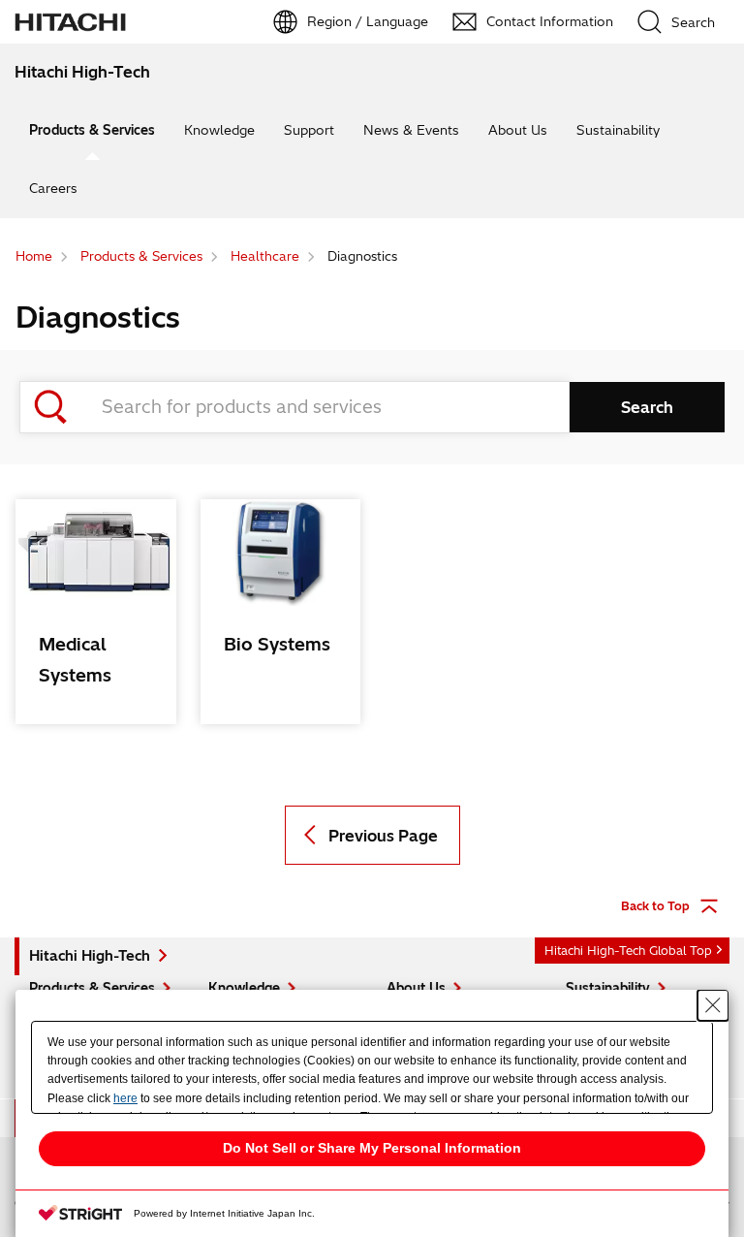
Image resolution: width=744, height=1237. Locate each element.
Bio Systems (277, 644)
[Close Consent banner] (713, 1005)
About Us (517, 130)
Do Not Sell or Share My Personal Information (372, 1148)
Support (309, 130)
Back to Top (655, 906)
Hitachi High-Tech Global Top (628, 950)
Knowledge (219, 130)
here (125, 1098)
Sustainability (618, 130)
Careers (53, 188)
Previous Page (383, 835)
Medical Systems (75, 659)
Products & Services (92, 130)
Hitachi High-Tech (89, 956)
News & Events (411, 130)
